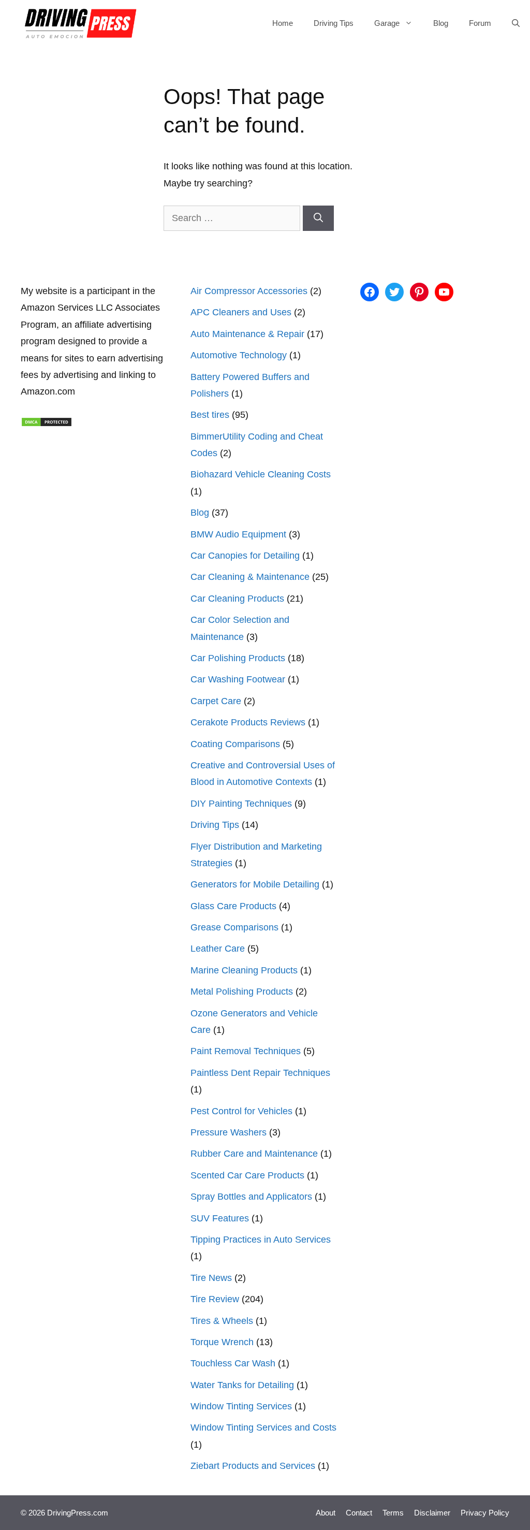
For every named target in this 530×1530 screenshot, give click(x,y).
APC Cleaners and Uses (240, 312)
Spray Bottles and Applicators (251, 1196)
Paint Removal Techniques (245, 1051)
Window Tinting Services (241, 1406)
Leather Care (217, 948)
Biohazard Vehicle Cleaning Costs (260, 474)
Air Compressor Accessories (248, 291)
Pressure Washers (228, 1132)
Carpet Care (215, 701)
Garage (387, 23)
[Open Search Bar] (516, 23)
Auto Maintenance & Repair (247, 334)
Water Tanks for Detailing (242, 1385)
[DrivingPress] (80, 23)
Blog (440, 23)
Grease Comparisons (234, 927)
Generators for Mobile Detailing (254, 884)
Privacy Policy (485, 1512)
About (325, 1512)
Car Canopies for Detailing (245, 555)
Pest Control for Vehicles (241, 1111)
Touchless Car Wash (232, 1363)
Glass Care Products (233, 906)
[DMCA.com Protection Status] (46, 424)
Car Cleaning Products (237, 598)
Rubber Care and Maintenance (254, 1153)
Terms (393, 1512)
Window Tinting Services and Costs (263, 1427)
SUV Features (219, 1218)
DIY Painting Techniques (241, 803)
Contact (359, 1512)
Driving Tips (334, 23)
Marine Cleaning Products (244, 970)
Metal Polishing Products (241, 991)
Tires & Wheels (221, 1321)
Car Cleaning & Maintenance (250, 577)
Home (282, 23)
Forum (480, 23)
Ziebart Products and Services (252, 1466)
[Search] (318, 218)
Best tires (209, 415)
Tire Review (214, 1299)
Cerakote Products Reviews (247, 722)
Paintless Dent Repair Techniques (260, 1073)
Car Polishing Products (237, 658)
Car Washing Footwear (237, 679)
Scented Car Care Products (247, 1175)
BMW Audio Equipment (238, 534)
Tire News (211, 1278)
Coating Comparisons (235, 744)
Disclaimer (432, 1512)
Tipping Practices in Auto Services (260, 1239)
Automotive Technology (238, 355)
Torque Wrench (222, 1342)
